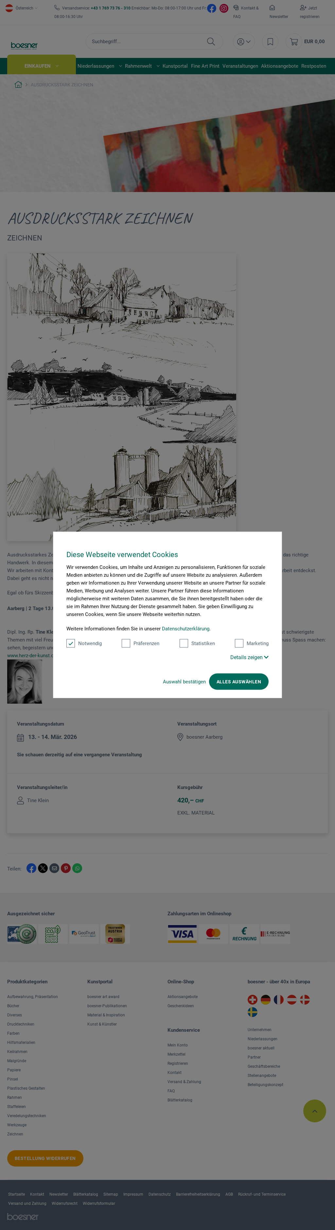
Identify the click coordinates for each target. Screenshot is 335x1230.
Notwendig (90, 643)
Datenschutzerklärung (185, 629)
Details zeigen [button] (247, 657)
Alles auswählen (239, 681)
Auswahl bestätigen (184, 682)
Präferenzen (146, 643)
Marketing (258, 643)
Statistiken (203, 643)
